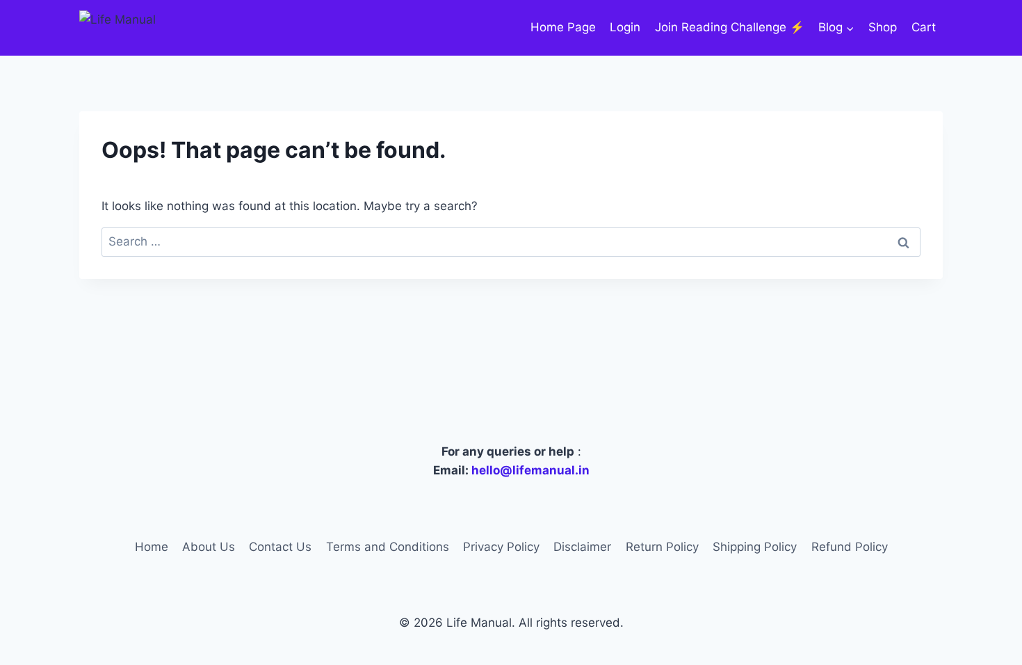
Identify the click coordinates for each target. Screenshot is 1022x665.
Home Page (563, 27)
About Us (208, 547)
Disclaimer (582, 547)
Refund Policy (849, 547)
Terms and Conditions (387, 547)
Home (151, 547)
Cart (923, 27)
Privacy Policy (501, 547)
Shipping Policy (755, 547)
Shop (882, 27)
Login (625, 27)
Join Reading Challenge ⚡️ (729, 27)
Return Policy (662, 547)
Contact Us (280, 547)
